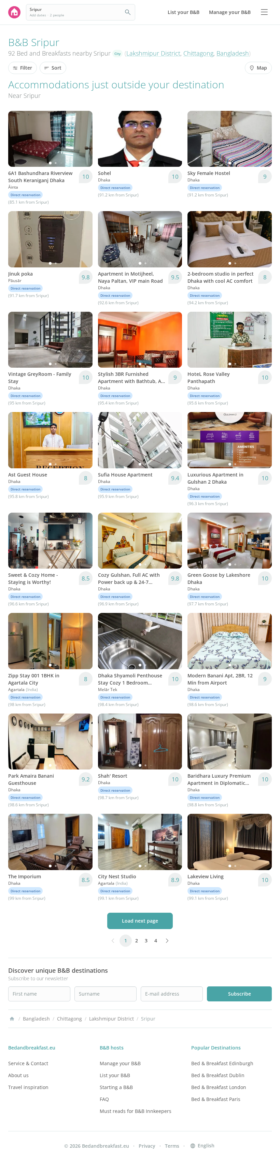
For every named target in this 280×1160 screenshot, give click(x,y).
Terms (172, 1146)
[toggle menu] (264, 12)
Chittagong (198, 53)
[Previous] (18, 139)
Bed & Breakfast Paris (215, 1099)
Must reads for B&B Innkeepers (135, 1111)
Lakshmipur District (153, 53)
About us (18, 1075)
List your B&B (115, 1075)
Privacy (147, 1146)
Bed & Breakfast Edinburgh (222, 1063)
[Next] (83, 139)
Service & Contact (28, 1063)
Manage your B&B (120, 1063)
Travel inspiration (28, 1087)
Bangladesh (232, 53)
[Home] (12, 1018)
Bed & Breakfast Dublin (217, 1075)
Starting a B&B (116, 1087)
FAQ (104, 1099)
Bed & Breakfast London (218, 1087)
